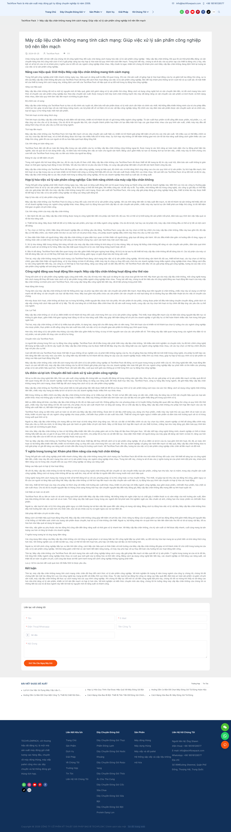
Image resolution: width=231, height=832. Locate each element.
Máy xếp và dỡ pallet (145, 751)
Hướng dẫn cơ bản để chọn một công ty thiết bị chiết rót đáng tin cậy (52, 695)
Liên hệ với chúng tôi (77, 779)
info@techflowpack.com (188, 3)
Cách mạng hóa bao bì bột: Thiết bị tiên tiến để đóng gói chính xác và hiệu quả (116, 695)
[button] (153, 12)
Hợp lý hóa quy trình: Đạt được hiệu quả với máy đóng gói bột (115, 689)
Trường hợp (195, 684)
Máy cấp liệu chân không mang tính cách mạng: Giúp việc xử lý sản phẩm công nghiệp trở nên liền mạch (93, 20)
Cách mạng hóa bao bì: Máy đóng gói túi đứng (172, 695)
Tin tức (205, 684)
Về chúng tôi (72, 762)
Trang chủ (71, 740)
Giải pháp (71, 756)
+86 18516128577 (214, 3)
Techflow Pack (28, 20)
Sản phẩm (71, 745)
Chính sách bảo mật (116, 826)
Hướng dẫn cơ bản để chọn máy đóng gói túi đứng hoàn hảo (178, 689)
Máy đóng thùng (142, 740)
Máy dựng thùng (142, 745)
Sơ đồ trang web (136, 826)
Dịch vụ (70, 751)
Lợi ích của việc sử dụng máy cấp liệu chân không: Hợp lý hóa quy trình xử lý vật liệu (42, 690)
